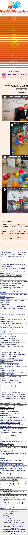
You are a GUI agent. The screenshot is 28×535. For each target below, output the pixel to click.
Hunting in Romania (8, 517)
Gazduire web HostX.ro (18, 523)
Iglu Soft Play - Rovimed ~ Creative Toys (17, 527)
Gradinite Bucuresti (8, 513)
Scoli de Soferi (6, 515)
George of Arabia (7, 518)
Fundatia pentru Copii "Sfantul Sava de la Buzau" (14, 532)
